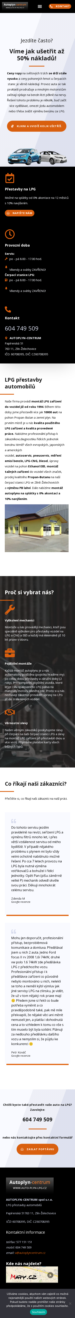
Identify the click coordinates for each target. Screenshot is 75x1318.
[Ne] (70, 1303)
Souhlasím (38, 1312)
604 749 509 (22, 328)
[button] (39, 6)
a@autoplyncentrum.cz (30, 1253)
